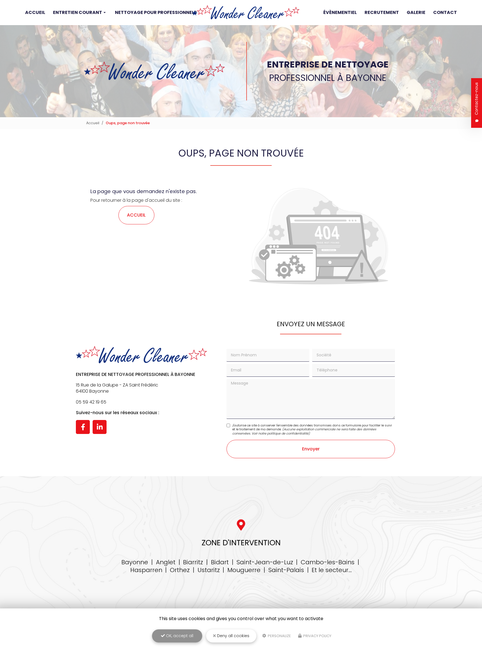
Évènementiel (340, 12)
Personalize (279, 636)
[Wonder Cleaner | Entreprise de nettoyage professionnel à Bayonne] (246, 12)
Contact (445, 12)
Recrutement (382, 12)
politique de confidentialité (288, 433)
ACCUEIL (136, 215)
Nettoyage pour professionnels (156, 12)
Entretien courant (77, 12)
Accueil (35, 12)
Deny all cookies (232, 636)
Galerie (416, 12)
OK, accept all (179, 636)
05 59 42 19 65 (91, 402)
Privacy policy (316, 636)
